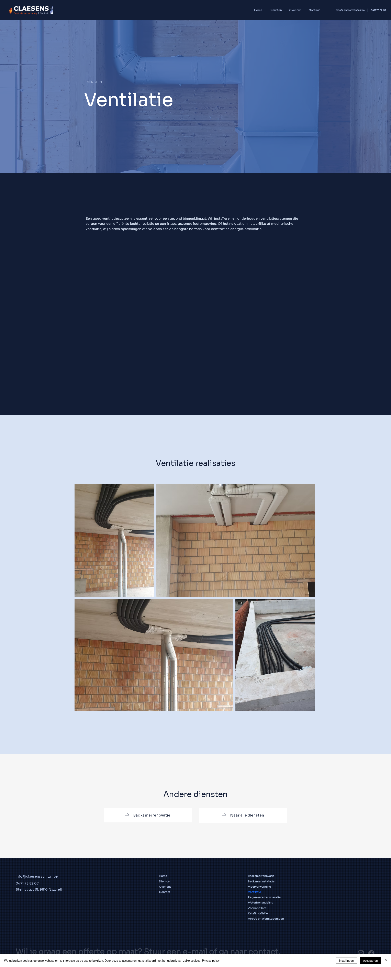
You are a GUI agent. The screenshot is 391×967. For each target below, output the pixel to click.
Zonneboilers (257, 908)
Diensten (165, 881)
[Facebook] (371, 944)
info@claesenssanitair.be (350, 10)
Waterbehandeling (260, 902)
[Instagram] (361, 944)
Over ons (165, 886)
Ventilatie (254, 892)
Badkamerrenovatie (261, 876)
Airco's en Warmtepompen (266, 918)
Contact (164, 892)
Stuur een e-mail (175, 942)
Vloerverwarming (259, 886)
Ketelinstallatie (258, 913)
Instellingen (346, 960)
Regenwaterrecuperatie (264, 897)
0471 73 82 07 (378, 10)
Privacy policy (211, 960)
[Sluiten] (386, 960)
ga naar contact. (250, 942)
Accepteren (370, 960)
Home (163, 876)
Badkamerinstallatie (261, 881)
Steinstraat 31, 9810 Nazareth (39, 889)
